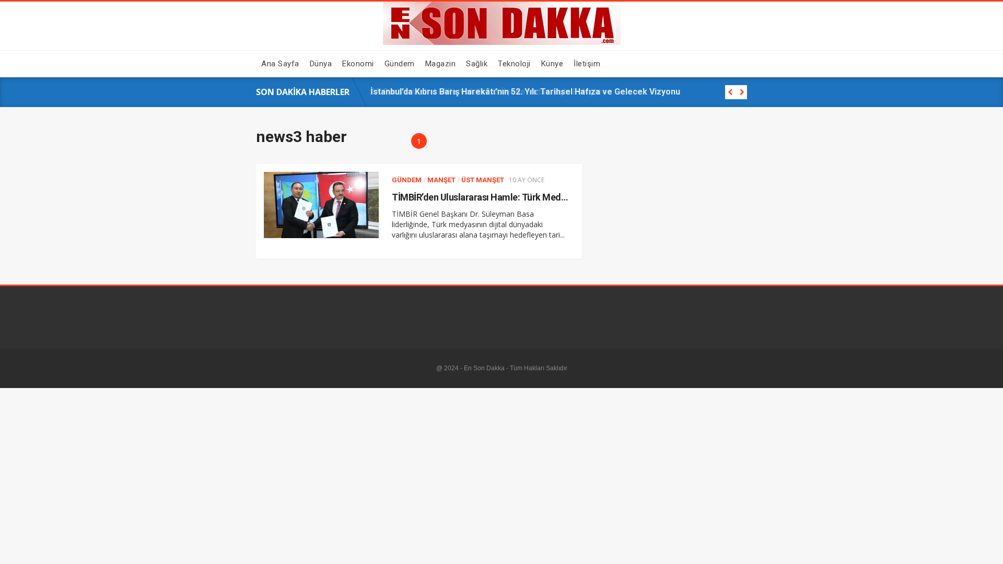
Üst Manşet (482, 180)
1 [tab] (419, 141)
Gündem (407, 180)
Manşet (441, 180)
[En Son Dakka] (502, 42)
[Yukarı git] (984, 545)
